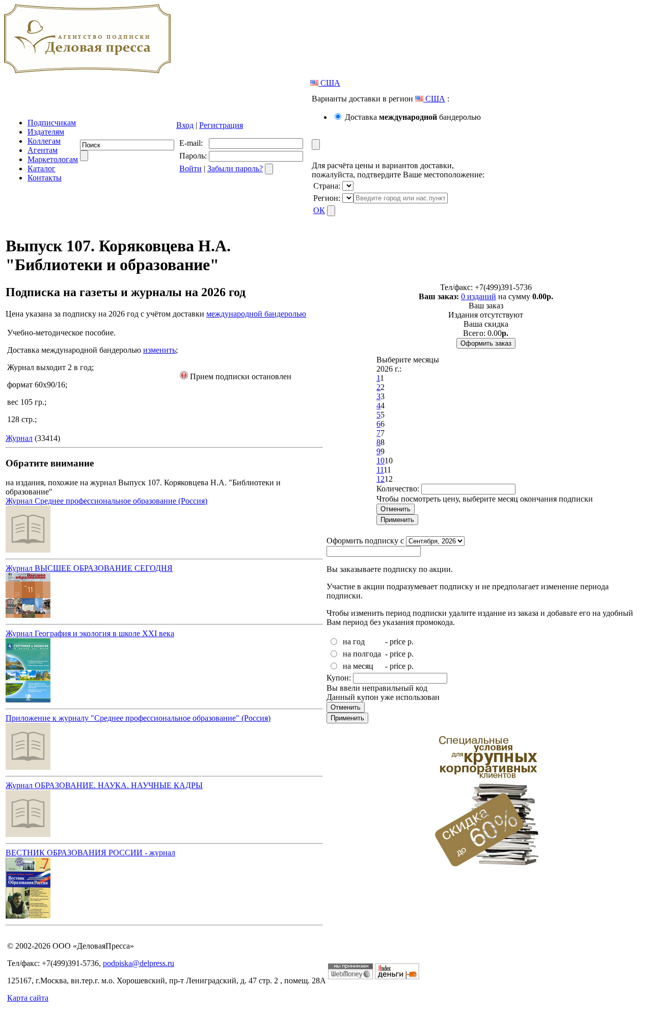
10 (380, 460)
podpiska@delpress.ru (138, 963)
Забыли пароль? (235, 168)
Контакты (45, 177)
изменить (159, 350)
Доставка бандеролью (413, 117)
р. (411, 641)
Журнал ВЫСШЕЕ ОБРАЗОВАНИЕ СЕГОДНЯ (89, 568)
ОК (319, 210)
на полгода (362, 653)
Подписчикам (52, 122)
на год (354, 641)
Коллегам (44, 141)
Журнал (19, 438)
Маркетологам (53, 159)
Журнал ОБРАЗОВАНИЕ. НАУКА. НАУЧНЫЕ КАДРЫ (104, 785)
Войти (190, 168)
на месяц (358, 666)
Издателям (46, 131)
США (329, 83)
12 (380, 479)
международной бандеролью (256, 313)
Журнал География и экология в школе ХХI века (90, 633)
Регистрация (221, 125)
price (397, 641)
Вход (185, 125)
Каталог (42, 168)
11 (380, 469)
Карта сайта (27, 998)
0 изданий (478, 296)
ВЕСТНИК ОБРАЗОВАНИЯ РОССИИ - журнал (90, 852)
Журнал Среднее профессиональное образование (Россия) (106, 501)
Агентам (43, 150)
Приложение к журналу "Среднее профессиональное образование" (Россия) (138, 718)
